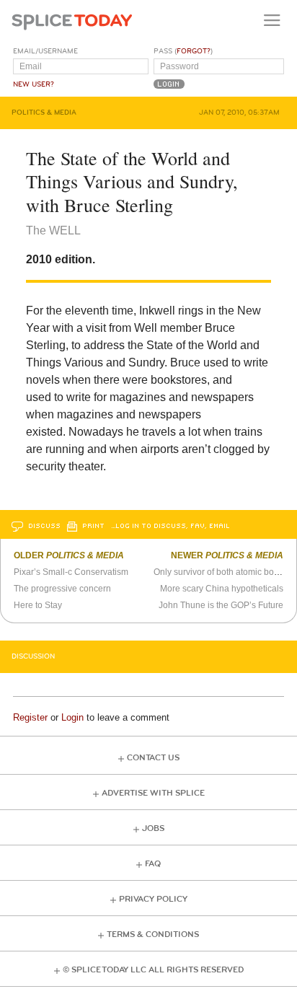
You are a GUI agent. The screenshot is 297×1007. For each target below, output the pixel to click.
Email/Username (45, 51)
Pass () (183, 51)
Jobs (153, 828)
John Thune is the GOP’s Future (221, 605)
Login (72, 717)
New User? (33, 84)
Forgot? (193, 51)
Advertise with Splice (153, 793)
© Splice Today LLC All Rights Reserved (153, 969)
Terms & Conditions (153, 934)
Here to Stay (38, 605)
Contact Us (153, 757)
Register (30, 717)
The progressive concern (62, 589)
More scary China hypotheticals (221, 589)
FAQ (153, 863)
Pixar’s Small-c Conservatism (71, 572)
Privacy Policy (153, 899)
